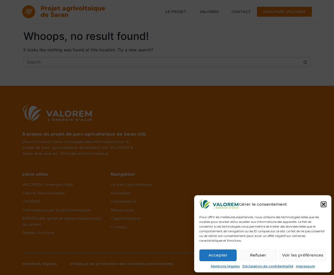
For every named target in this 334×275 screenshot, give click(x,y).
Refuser (258, 255)
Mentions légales (225, 266)
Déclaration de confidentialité (267, 266)
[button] (323, 204)
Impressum (305, 266)
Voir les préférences (302, 255)
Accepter (218, 255)
